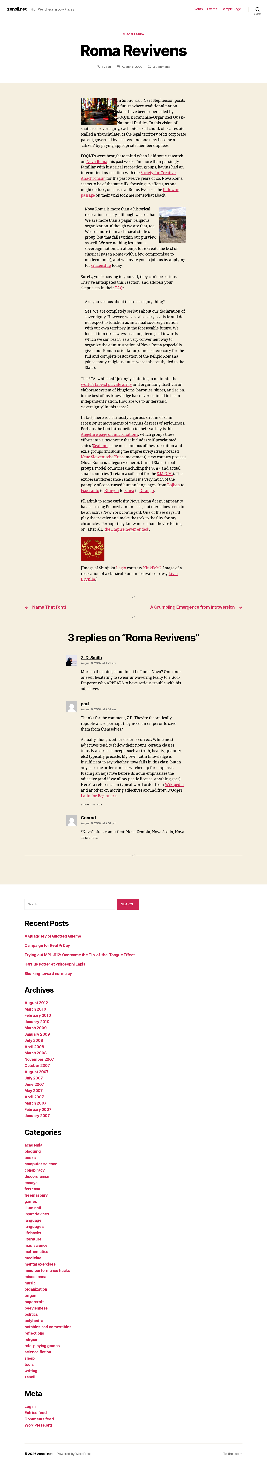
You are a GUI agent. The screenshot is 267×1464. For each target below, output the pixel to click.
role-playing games (42, 1346)
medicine (33, 1258)
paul (108, 67)
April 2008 (34, 1047)
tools (29, 1364)
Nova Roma (96, 161)
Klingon (111, 490)
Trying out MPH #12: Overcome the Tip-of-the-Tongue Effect (80, 955)
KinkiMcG (152, 568)
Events (198, 9)
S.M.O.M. (165, 473)
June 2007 (34, 1084)
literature (33, 1239)
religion (31, 1339)
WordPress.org (38, 1425)
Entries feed (36, 1412)
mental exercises (40, 1264)
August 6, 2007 (132, 67)
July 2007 (34, 1078)
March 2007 (35, 1103)
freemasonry (36, 1195)
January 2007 (37, 1115)
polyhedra (34, 1320)
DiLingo (146, 490)
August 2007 (36, 1072)
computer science (41, 1164)
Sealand (100, 445)
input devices (37, 1214)
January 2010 (37, 1021)
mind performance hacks (47, 1270)
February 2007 (38, 1109)
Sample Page (231, 9)
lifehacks (33, 1233)
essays (31, 1183)
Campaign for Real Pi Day (47, 945)
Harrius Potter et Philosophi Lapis (55, 964)
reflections (34, 1333)
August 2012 (36, 1003)
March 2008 (35, 1053)
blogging (33, 1151)
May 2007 (34, 1090)
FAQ (119, 288)
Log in (30, 1406)
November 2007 (39, 1059)
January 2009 (37, 1034)
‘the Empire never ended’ (126, 529)
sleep (30, 1358)
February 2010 (38, 1015)
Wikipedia (174, 784)
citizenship (101, 265)
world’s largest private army (106, 384)
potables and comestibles (48, 1327)
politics (31, 1314)
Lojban (173, 485)
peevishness (36, 1308)
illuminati (33, 1208)
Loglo (121, 568)
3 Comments (161, 67)
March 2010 (35, 1009)
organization (36, 1289)
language (33, 1220)
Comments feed (39, 1419)
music (30, 1283)
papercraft (34, 1302)
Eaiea (129, 490)
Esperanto (90, 490)
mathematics (36, 1251)
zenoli (30, 1377)
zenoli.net (17, 9)
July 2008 (34, 1040)
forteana (32, 1189)
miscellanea (133, 34)
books (30, 1157)
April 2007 (34, 1097)
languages (34, 1226)
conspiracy (34, 1170)
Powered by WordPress (74, 1454)
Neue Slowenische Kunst (103, 457)
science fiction (38, 1352)
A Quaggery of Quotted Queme (53, 936)
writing (31, 1371)
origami (32, 1295)
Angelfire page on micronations (109, 434)
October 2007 (37, 1065)
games (31, 1201)
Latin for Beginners (98, 796)
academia (33, 1145)
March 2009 (35, 1028)
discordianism (37, 1176)
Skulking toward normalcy (48, 973)
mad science (36, 1245)
